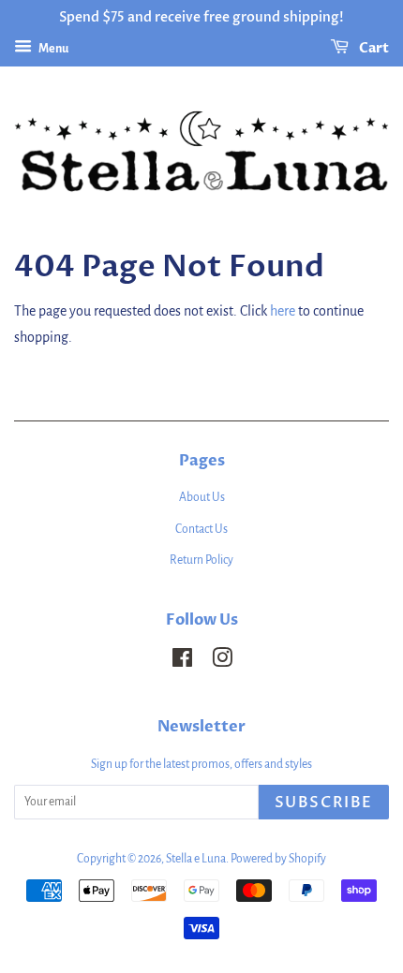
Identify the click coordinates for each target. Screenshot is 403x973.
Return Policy (201, 560)
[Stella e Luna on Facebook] (182, 662)
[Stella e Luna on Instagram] (222, 662)
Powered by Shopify (278, 858)
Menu (52, 48)
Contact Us (201, 529)
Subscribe (324, 802)
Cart (372, 48)
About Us (202, 497)
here (282, 310)
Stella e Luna (196, 858)
